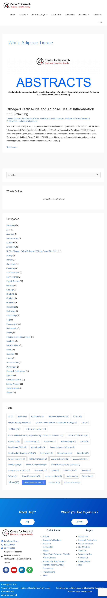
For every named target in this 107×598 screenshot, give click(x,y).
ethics (84, 441)
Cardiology (11, 264)
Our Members (84, 547)
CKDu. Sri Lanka (36, 429)
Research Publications (15, 371)
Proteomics (41, 470)
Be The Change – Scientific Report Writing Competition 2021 (32, 251)
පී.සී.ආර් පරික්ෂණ (72, 482)
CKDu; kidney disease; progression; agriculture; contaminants (35, 435)
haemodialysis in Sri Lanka (62, 447)
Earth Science (12, 277)
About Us (83, 14)
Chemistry (10, 268)
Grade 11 (10, 298)
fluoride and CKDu (17, 447)
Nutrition (77, 118)
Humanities (11, 307)
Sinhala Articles (12, 384)
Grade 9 (9, 302)
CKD (85, 422)
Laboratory (56, 14)
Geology (10, 290)
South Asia (72, 476)
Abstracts (27, 118)
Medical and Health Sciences (52, 118)
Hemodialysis (64, 453)
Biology (9, 255)
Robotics (10, 375)
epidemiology (68, 441)
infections (83, 453)
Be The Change (38, 14)
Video (14, 482)
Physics (9, 358)
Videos (9, 392)
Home (12, 14)
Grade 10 (10, 294)
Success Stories (85, 554)
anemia (22, 416)
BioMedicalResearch (59, 416)
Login (100, 22)
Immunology (11, 315)
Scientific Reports (13, 380)
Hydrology (10, 311)
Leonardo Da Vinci (59, 459)
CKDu (14, 428)
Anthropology (12, 238)
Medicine (68, 118)
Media (9, 332)
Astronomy (11, 247)
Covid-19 (14, 441)
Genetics (10, 285)
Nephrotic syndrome (36, 464)
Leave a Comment (14, 118)
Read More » (12, 146)
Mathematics (12, 328)
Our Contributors (85, 543)
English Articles (12, 281)
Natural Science (13, 345)
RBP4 (55, 470)
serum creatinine (53, 476)
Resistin (86, 470)
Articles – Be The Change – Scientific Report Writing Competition (54, 564)
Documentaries (13, 272)
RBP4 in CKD (70, 470)
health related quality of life (22, 453)
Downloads (70, 14)
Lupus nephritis (80, 459)
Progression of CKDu (19, 470)
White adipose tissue (34, 482)
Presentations (12, 362)
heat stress (46, 453)
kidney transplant (38, 459)
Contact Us (97, 14)
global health (38, 447)
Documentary (31, 441)
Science (12, 476)
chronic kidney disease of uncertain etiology (56, 422)
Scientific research (31, 476)
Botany (9, 260)
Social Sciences (12, 388)
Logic (8, 320)
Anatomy (10, 234)
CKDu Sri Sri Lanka (77, 435)
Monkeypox (15, 464)
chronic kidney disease (19, 422)
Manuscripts (11, 324)
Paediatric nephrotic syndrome (65, 464)
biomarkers (37, 416)
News (8, 350)
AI (10, 416)
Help (80, 565)
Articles (22, 14)
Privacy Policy (84, 561)
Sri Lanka (87, 476)
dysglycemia (50, 441)
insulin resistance (16, 459)
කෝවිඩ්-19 (54, 482)
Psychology (11, 367)
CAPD (77, 416)
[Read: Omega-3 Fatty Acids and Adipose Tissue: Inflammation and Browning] (53, 79)
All (7, 230)
